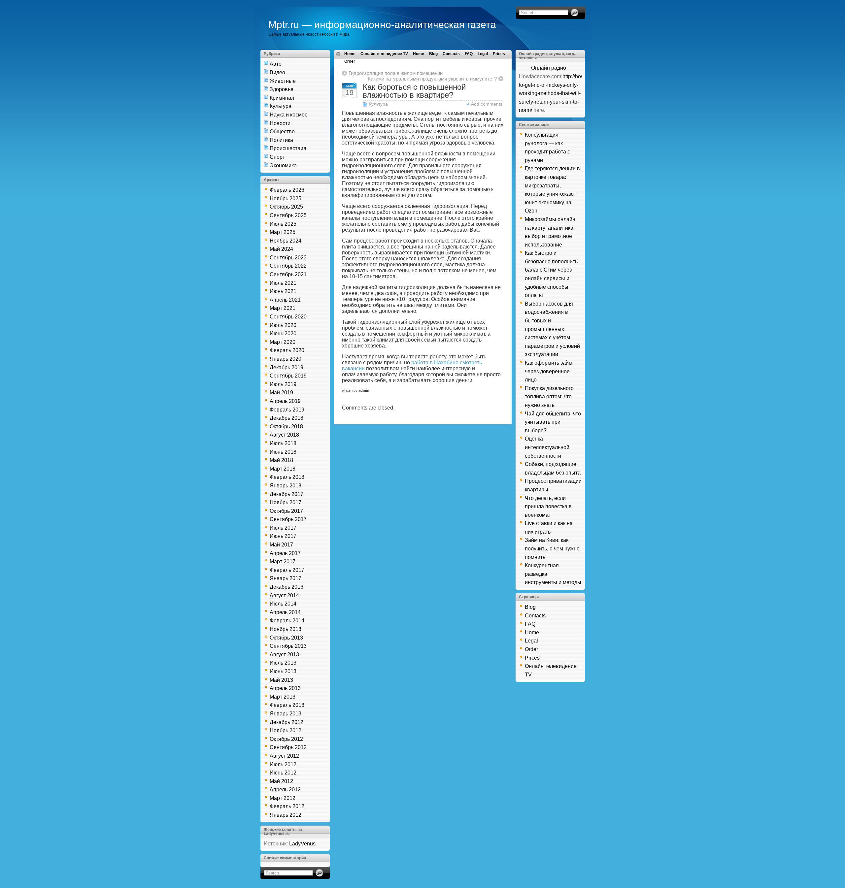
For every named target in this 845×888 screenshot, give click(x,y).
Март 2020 (282, 342)
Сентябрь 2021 (288, 274)
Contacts (451, 53)
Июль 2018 (283, 443)
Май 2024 (281, 249)
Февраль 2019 (287, 409)
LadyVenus (302, 843)
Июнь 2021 (283, 291)
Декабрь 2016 (286, 587)
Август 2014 (284, 595)
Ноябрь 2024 (285, 241)
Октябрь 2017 (286, 511)
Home (349, 53)
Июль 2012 (283, 764)
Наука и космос (288, 114)
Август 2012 (284, 756)
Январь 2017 (285, 578)
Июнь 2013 (283, 671)
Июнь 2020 (283, 333)
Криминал (282, 98)
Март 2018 (282, 469)
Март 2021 (282, 308)
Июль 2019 (283, 384)
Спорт (277, 157)
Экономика (283, 165)
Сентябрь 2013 (288, 646)
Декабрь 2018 (286, 418)
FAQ (469, 53)
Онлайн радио (548, 68)
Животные (283, 81)
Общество (282, 131)
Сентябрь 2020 (288, 316)
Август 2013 (284, 654)
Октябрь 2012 (286, 739)
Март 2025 (282, 232)
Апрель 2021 (285, 300)
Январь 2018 (285, 485)
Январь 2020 (285, 359)
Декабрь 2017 (286, 494)
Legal (483, 53)
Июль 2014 (283, 604)
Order (349, 61)
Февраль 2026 (287, 190)
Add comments (486, 104)
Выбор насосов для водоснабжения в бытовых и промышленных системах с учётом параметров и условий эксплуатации (552, 329)
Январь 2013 (285, 713)
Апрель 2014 (285, 612)
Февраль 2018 (287, 477)
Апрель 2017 (285, 553)
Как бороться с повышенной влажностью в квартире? (414, 90)
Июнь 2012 (283, 772)
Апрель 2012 (285, 789)
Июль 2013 (283, 663)
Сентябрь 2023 (288, 257)
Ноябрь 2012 (285, 730)
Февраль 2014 (287, 620)
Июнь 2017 (283, 536)
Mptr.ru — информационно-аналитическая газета (382, 24)
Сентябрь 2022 (288, 266)
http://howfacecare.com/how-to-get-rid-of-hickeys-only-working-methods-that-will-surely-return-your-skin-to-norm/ (574, 93)
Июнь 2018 (283, 452)
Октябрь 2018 (286, 426)
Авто (276, 64)
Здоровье (281, 89)
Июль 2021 (283, 283)
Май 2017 (281, 544)
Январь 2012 (285, 815)
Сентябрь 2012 (288, 747)
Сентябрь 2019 (288, 375)
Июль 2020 (283, 325)
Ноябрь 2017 (285, 502)
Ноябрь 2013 (285, 629)
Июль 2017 (283, 528)
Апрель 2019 (285, 401)
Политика (281, 140)
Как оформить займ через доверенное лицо (548, 371)
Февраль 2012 (287, 806)
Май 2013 (281, 680)
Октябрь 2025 (286, 207)
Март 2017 (282, 561)
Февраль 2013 (287, 705)
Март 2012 (282, 798)
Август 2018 (284, 435)
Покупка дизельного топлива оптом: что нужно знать (549, 396)
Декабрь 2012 (286, 722)
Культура (280, 106)
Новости (280, 123)
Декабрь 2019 (286, 367)
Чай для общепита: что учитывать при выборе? (553, 422)
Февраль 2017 (287, 570)
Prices (499, 53)
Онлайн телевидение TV (384, 53)
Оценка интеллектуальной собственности (547, 447)
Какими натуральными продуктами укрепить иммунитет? (432, 79)
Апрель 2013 (285, 688)
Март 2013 (282, 697)
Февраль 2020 (287, 350)
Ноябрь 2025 (285, 198)
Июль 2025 (283, 224)
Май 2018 (281, 460)
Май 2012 (281, 781)
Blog (433, 53)
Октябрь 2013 (286, 638)
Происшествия (288, 148)
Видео (277, 72)
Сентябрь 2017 (288, 519)
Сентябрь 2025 (288, 215)
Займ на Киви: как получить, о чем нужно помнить (552, 548)
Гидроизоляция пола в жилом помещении (396, 73)
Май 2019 (281, 392)
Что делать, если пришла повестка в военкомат (548, 506)
